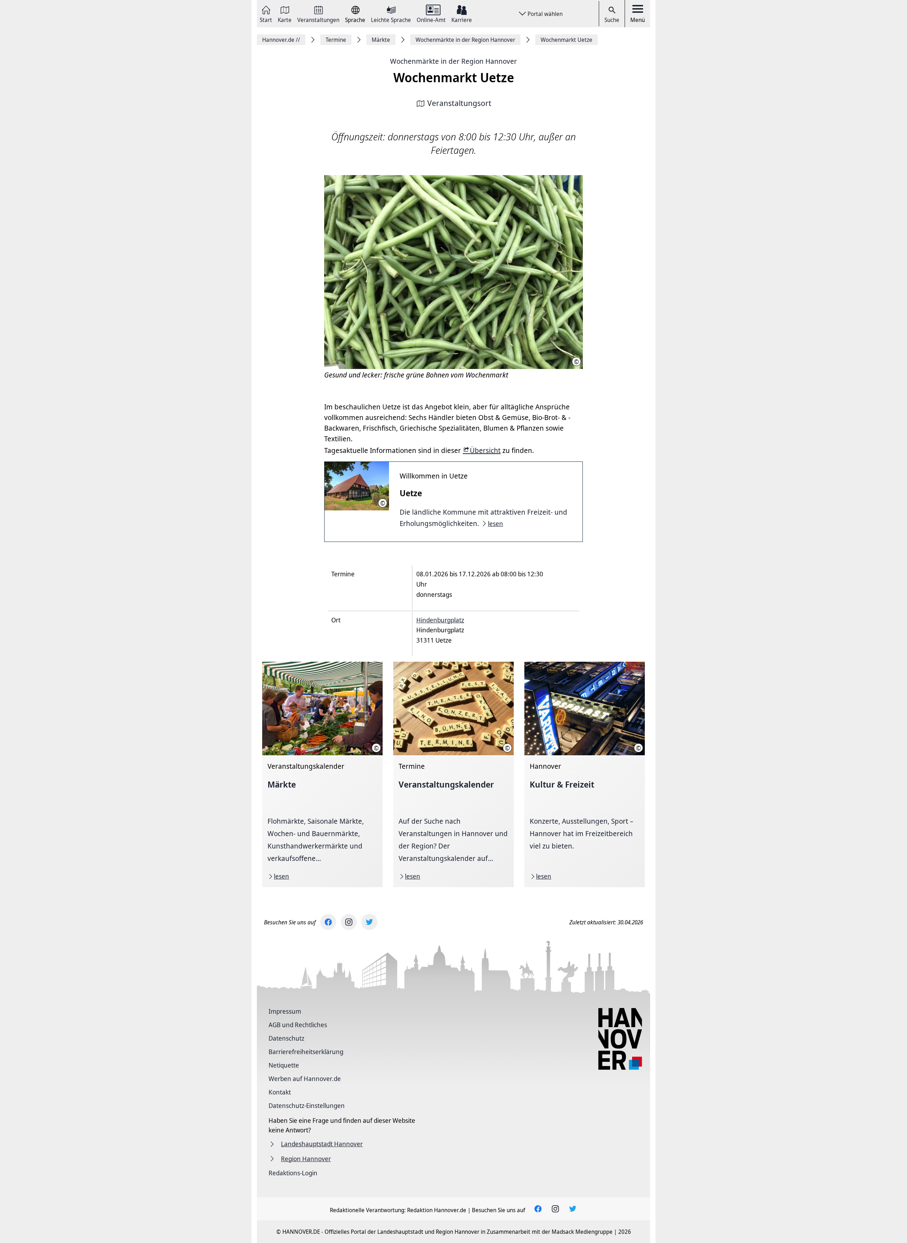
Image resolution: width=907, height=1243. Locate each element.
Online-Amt (431, 19)
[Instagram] (349, 922)
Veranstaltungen (318, 19)
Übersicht (485, 450)
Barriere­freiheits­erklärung (306, 1051)
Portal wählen (545, 14)
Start (266, 19)
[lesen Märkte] (322, 774)
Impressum (285, 1011)
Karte (285, 19)
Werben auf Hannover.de (305, 1078)
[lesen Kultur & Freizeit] (584, 774)
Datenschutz (286, 1038)
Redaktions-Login (293, 1173)
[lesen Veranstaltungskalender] (453, 774)
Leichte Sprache (391, 19)
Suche (611, 20)
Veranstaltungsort (459, 103)
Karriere (461, 19)
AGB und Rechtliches (298, 1024)
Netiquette (284, 1065)
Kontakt (280, 1092)
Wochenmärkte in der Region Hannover (453, 61)
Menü (637, 20)
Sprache (355, 19)
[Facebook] (328, 922)
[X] (369, 922)
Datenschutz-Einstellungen (307, 1105)
